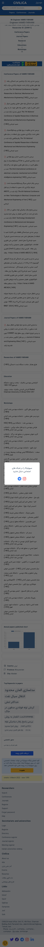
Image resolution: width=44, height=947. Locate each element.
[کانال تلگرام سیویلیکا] (19, 479)
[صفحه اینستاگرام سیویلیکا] (25, 479)
